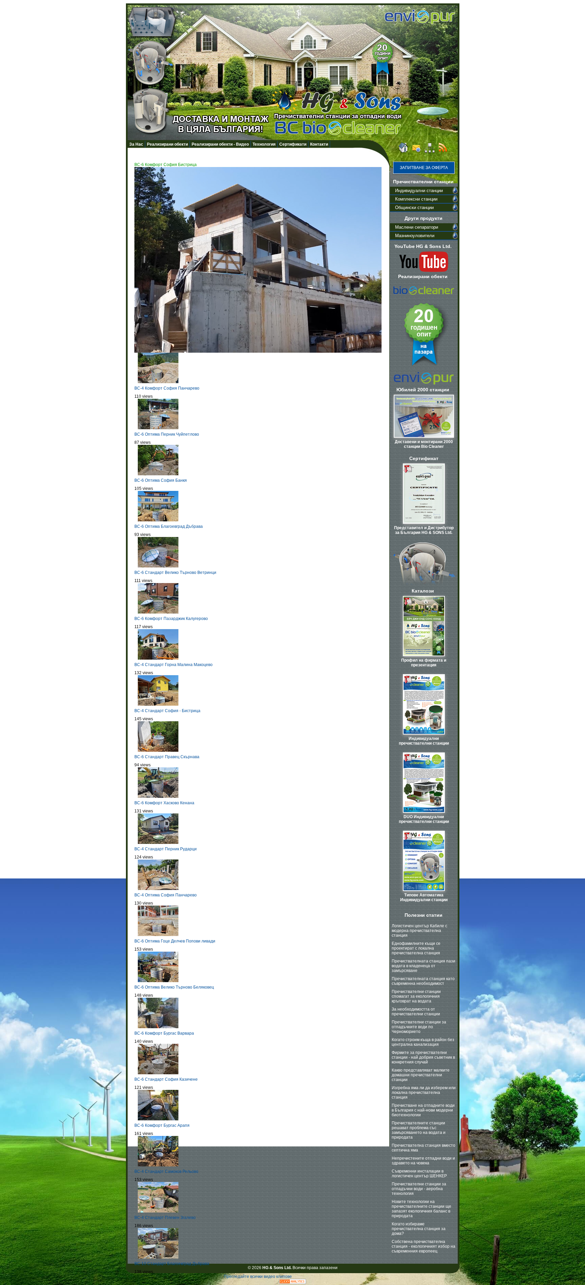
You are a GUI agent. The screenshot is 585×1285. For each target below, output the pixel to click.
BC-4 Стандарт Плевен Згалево (165, 1217)
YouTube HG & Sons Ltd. (423, 246)
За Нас (136, 144)
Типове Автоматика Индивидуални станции (424, 897)
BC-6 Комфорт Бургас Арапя (162, 1125)
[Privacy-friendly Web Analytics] (292, 1282)
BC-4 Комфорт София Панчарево (166, 388)
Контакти (319, 144)
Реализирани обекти (167, 144)
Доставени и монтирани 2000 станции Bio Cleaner (424, 444)
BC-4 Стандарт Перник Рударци (165, 849)
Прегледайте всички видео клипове (258, 1276)
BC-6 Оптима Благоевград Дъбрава (168, 526)
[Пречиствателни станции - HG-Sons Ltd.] (402, 151)
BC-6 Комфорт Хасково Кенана (164, 803)
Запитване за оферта (424, 167)
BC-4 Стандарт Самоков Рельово (166, 1171)
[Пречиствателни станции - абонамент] (442, 151)
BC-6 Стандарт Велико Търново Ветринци (175, 572)
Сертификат (423, 458)
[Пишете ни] (416, 151)
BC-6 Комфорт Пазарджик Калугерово (171, 618)
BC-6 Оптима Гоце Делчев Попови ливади (174, 941)
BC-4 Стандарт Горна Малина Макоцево (173, 664)
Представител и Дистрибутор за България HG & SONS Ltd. (424, 530)
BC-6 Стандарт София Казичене (166, 1079)
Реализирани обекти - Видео (220, 144)
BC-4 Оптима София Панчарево (165, 895)
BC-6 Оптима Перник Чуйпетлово (166, 434)
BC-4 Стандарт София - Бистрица (167, 710)
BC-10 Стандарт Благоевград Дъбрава (171, 1263)
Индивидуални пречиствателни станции (424, 741)
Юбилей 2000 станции (422, 389)
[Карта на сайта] (430, 151)
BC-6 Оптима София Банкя (160, 480)
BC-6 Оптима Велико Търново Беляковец (174, 987)
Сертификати (292, 144)
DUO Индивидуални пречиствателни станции (424, 819)
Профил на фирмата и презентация (423, 662)
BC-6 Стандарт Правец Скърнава (166, 756)
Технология (264, 144)
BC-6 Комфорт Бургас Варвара (164, 1033)
